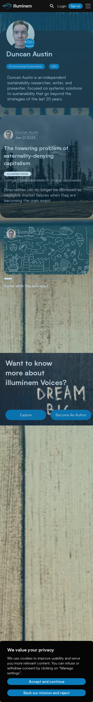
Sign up (75, 6)
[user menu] (88, 6)
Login (61, 6)
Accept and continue (46, 681)
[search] (52, 6)
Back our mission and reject (46, 693)
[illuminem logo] (17, 6)
